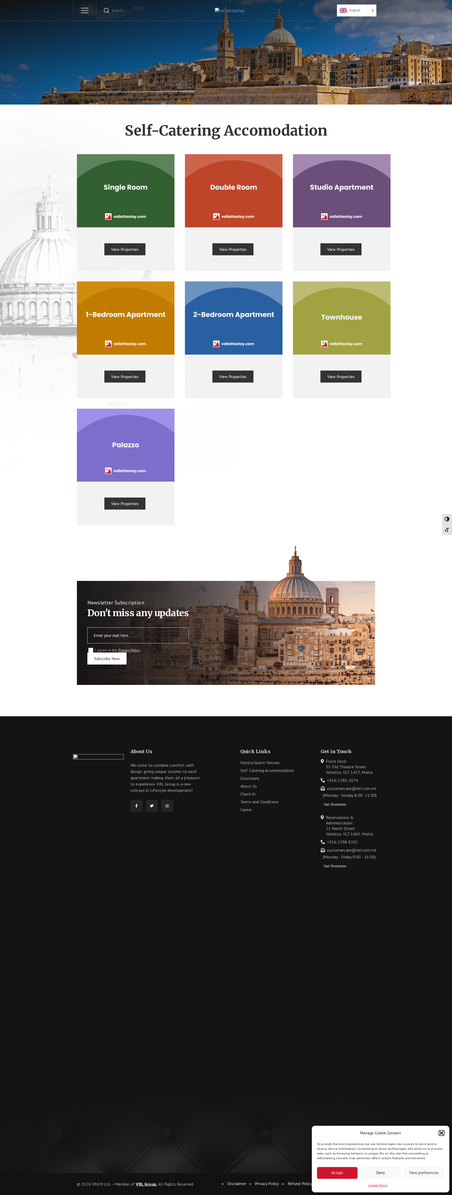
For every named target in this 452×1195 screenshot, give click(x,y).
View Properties (125, 249)
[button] (441, 1133)
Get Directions (335, 804)
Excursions (249, 778)
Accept (337, 1172)
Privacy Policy (129, 650)
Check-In (248, 793)
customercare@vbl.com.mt (351, 788)
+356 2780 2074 (342, 780)
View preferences (424, 1172)
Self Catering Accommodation (267, 770)
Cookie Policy (378, 1185)
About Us (248, 786)
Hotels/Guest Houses (260, 762)
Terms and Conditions (259, 801)
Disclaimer (236, 1183)
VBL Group (146, 1184)
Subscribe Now (107, 658)
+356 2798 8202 (342, 842)
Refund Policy (300, 1183)
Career (246, 809)
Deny (380, 1172)
